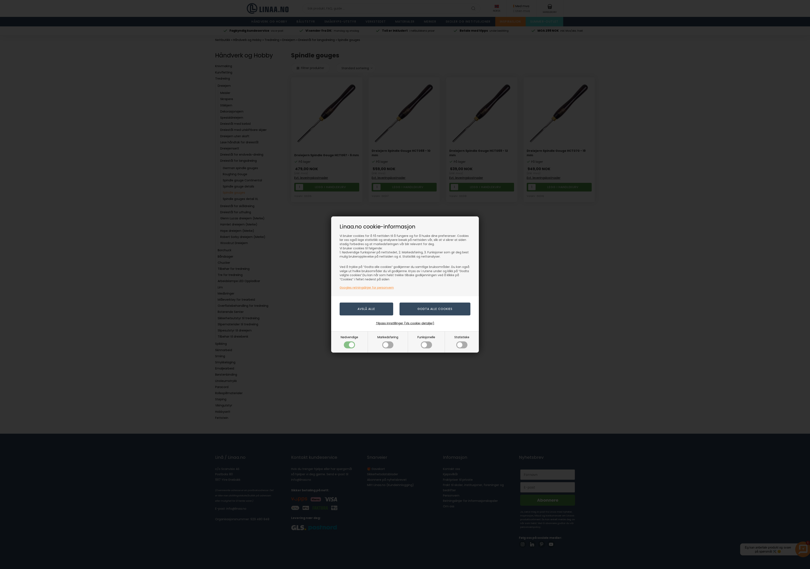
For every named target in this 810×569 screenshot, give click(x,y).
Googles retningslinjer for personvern (367, 287)
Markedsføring (387, 337)
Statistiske (461, 337)
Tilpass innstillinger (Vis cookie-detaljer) (405, 323)
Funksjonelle (426, 337)
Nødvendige (349, 337)
